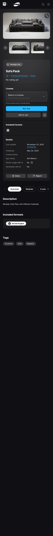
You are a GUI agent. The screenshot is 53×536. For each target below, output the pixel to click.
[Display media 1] (41, 47)
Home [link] (33, 76)
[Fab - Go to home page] (17, 4)
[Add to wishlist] (44, 115)
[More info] (31, 162)
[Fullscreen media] (46, 15)
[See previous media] (5, 48)
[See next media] (48, 48)
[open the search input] (43, 4)
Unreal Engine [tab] (18, 223)
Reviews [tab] (29, 189)
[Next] (48, 189)
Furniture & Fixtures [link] (19, 76)
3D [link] (7, 76)
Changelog (31, 147)
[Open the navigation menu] (49, 4)
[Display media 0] (19, 47)
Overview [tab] (14, 189)
